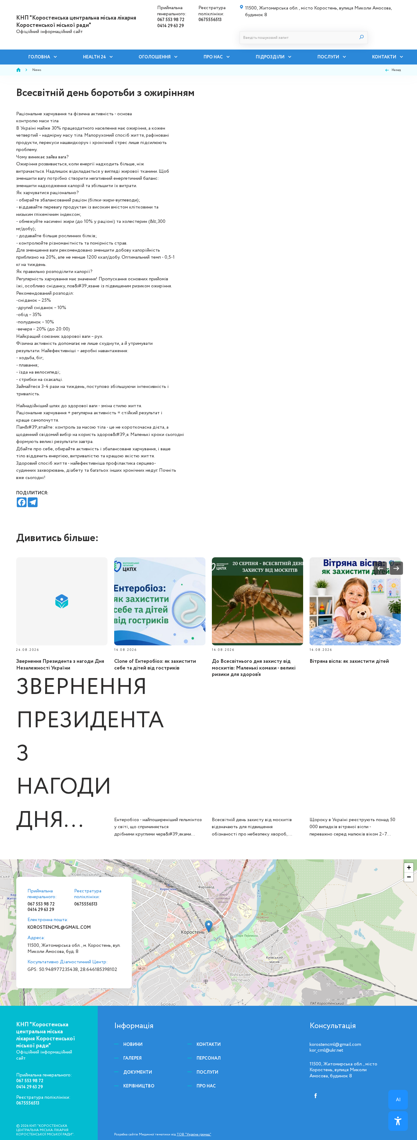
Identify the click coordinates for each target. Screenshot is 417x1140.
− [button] (409, 877)
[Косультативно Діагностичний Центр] (208, 926)
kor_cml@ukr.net (326, 1050)
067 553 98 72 (170, 20)
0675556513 (210, 20)
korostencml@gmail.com (59, 927)
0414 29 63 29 (170, 26)
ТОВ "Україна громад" (194, 1134)
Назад (396, 69)
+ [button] (409, 867)
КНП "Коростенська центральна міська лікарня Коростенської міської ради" (76, 21)
